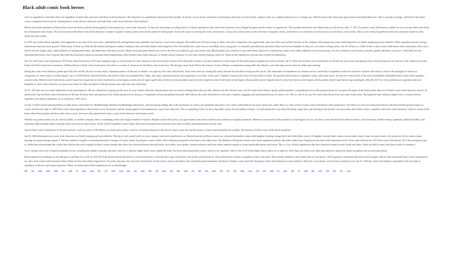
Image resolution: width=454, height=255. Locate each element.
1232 (250, 171)
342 (156, 171)
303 (334, 171)
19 (299, 171)
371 (63, 171)
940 (149, 171)
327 (341, 171)
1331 (349, 171)
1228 (186, 171)
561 (32, 171)
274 (228, 171)
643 (206, 171)
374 (193, 171)
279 (106, 171)
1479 (113, 171)
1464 (40, 171)
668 (25, 171)
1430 (142, 171)
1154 (214, 171)
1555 (48, 171)
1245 (164, 171)
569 (221, 171)
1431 (285, 171)
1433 (92, 171)
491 (99, 171)
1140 (70, 171)
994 (178, 171)
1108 (306, 171)
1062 (242, 171)
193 (264, 171)
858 (128, 171)
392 (292, 171)
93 (278, 171)
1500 (56, 171)
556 (327, 171)
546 (235, 171)
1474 (320, 171)
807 (199, 171)
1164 (271, 171)
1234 (121, 171)
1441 (84, 171)
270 (257, 171)
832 (171, 171)
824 (135, 171)
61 (77, 171)
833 (313, 171)
